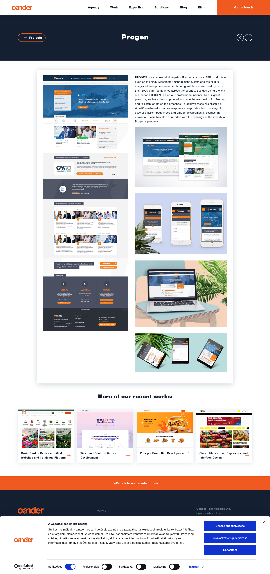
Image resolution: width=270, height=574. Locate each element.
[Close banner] (264, 522)
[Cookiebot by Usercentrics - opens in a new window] (24, 567)
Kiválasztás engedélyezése (230, 537)
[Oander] (46, 510)
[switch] (107, 567)
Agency (102, 510)
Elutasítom (230, 549)
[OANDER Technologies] (22, 7)
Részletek (192, 566)
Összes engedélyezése (230, 525)
